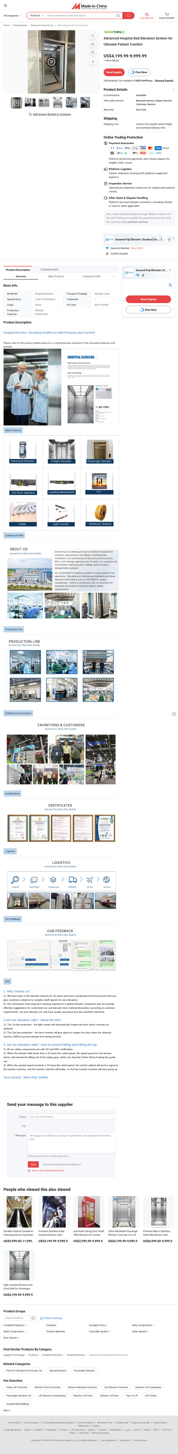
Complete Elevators (13, 1325)
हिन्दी (156, 1429)
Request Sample (164, 80)
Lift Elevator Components (52, 1395)
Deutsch (103, 1429)
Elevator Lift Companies (148, 1387)
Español (39, 1429)
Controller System (98, 1331)
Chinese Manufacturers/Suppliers (58, 1422)
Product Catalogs (52, 1318)
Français (64, 1429)
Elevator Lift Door (109, 1395)
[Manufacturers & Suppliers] (89, 6)
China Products (31, 1422)
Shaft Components (13, 1331)
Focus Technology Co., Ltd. (66, 1440)
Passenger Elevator (84, 1370)
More (6, 1410)
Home (6, 25)
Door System (10, 1337)
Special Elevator (58, 1370)
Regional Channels (140, 1422)
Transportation (20, 25)
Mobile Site (83, 1425)
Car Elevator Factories (116, 1387)
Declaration (125, 1440)
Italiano (91, 1429)
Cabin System (139, 1331)
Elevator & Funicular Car (42, 25)
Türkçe (72, 1432)
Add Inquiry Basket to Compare (52, 114)
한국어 (137, 1429)
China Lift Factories (16, 1387)
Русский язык (77, 1429)
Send (33, 1164)
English (27, 1429)
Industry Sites (122, 1422)
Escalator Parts (97, 1325)
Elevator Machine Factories (82, 1387)
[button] (107, 276)
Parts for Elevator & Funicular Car (24, 1370)
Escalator (51, 1325)
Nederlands (115, 1429)
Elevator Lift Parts (83, 1395)
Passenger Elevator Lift (18, 1395)
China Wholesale (85, 1422)
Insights (96, 1425)
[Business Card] (170, 284)
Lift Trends (150, 1395)
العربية (127, 1429)
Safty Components (142, 1325)
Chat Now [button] (141, 72)
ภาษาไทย (165, 1429)
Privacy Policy (140, 1440)
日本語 (147, 1429)
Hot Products (14, 1422)
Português (51, 1429)
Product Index (159, 1422)
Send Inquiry (114, 72)
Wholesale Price (104, 1422)
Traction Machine (55, 1331)
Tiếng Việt (83, 1432)
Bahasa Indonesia (100, 1432)
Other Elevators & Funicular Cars (72, 25)
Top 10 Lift (132, 1395)
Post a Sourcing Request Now (46, 1170)
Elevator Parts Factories (47, 1387)
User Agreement (108, 1440)
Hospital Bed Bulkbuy (17, 1404)
